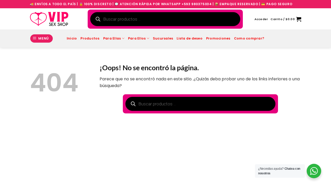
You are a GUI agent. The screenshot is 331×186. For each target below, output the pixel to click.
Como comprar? (249, 38)
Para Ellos (137, 38)
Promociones (218, 38)
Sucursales (163, 38)
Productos (89, 38)
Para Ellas (112, 38)
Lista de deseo (189, 38)
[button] (261, 19)
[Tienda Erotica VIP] (49, 19)
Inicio (72, 38)
